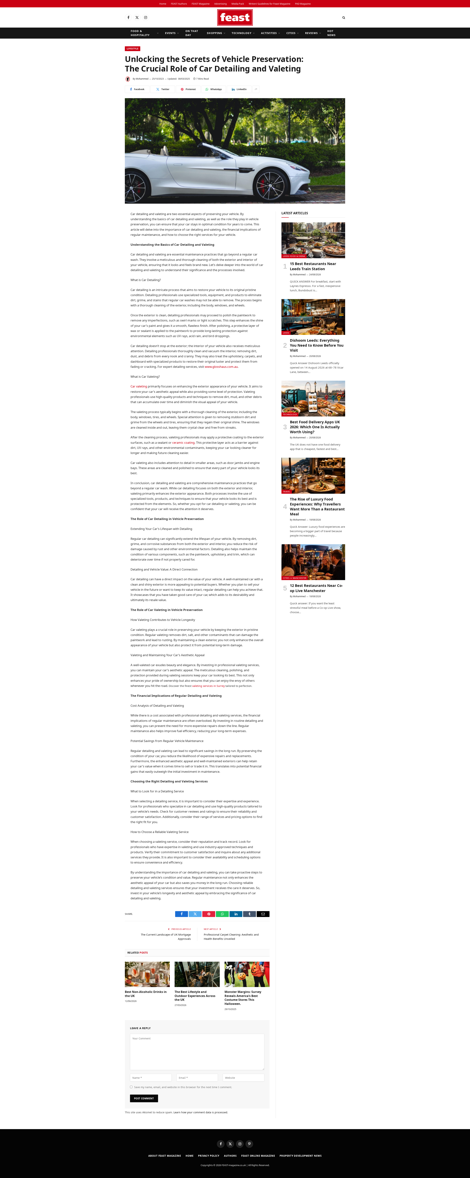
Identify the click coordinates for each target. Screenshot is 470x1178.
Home (162, 3)
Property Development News (301, 1155)
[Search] (343, 17)
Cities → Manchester (294, 578)
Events (170, 33)
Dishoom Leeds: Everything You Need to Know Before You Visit (317, 345)
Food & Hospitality (140, 33)
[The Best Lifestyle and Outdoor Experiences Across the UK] (197, 974)
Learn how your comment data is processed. (200, 1112)
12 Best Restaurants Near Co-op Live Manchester (316, 588)
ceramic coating (183, 442)
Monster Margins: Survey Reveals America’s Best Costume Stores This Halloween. (243, 998)
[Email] (112, 270)
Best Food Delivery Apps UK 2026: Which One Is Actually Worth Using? (315, 426)
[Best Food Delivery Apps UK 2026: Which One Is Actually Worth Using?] (313, 398)
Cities (291, 33)
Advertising (220, 3)
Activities (269, 33)
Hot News (331, 33)
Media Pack (238, 3)
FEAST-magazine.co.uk (234, 1165)
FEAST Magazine (200, 3)
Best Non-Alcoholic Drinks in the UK (146, 994)
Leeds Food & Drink (294, 256)
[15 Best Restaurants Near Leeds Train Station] (313, 240)
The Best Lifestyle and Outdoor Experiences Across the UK (195, 996)
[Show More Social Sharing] (255, 89)
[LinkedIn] (112, 242)
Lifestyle (132, 48)
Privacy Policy (208, 1155)
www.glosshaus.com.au (221, 366)
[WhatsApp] (112, 251)
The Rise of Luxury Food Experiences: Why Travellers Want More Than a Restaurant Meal (317, 507)
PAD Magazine (303, 3)
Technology (241, 33)
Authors (230, 1155)
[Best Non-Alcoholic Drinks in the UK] (147, 974)
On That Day (191, 33)
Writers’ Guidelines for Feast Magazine (269, 3)
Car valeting (139, 386)
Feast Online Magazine (258, 1155)
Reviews (311, 33)
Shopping (214, 33)
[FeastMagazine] (235, 17)
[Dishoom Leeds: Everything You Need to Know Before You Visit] (313, 317)
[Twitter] (112, 233)
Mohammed (142, 78)
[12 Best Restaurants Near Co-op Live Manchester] (313, 562)
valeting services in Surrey (208, 686)
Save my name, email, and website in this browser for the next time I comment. (183, 1087)
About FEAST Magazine (164, 1155)
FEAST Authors (179, 3)
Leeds (286, 332)
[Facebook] (112, 223)
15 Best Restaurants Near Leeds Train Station (313, 266)
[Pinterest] (112, 261)
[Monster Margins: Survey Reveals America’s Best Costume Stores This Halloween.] (247, 974)
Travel (286, 491)
